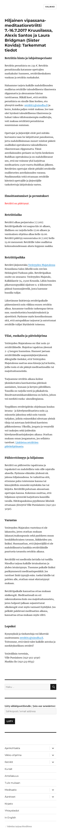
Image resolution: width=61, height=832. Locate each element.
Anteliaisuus (11, 776)
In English (10, 817)
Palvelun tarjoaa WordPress (19, 826)
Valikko (50, 7)
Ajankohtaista (12, 748)
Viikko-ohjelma (13, 755)
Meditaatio (11, 790)
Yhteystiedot (12, 810)
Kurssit (8, 769)
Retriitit (9, 762)
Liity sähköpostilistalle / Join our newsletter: (30, 706)
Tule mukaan (12, 783)
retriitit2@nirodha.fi (36, 105)
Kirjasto (9, 803)
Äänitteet (10, 796)
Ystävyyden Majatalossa (41, 264)
